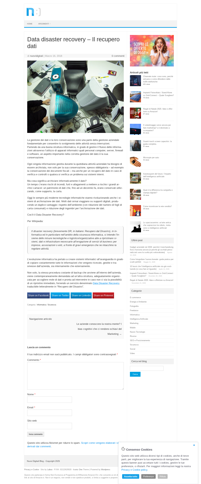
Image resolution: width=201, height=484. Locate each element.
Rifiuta (163, 476)
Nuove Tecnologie (137, 332)
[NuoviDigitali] (34, 15)
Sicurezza (52, 305)
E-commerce (135, 297)
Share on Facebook (38, 295)
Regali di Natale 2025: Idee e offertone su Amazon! (151, 280)
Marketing (134, 323)
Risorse (133, 336)
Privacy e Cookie (31, 469)
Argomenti (43, 24)
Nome (31, 394)
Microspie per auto (151, 157)
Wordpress (105, 469)
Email (31, 407)
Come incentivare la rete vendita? (157, 206)
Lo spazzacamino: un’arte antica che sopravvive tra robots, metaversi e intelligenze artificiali (157, 225)
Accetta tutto (130, 476)
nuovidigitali (36, 56)
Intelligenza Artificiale (139, 319)
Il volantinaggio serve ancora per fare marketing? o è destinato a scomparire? (157, 127)
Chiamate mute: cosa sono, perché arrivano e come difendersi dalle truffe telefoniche (158, 79)
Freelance (134, 310)
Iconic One (77, 469)
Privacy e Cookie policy (134, 469)
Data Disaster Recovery (106, 283)
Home (29, 24)
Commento (34, 360)
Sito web (32, 420)
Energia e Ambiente (138, 302)
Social (132, 349)
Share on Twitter (60, 295)
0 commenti (118, 56)
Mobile (133, 328)
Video (132, 353)
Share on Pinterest (103, 295)
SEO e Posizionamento (140, 340)
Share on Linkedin (81, 295)
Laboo (49, 469)
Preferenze (148, 476)
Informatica (41, 305)
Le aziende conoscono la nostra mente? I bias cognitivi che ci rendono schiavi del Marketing (99, 329)
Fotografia (134, 306)
